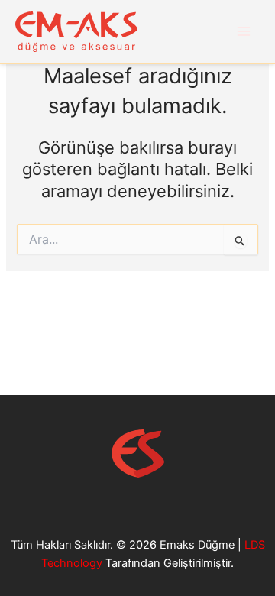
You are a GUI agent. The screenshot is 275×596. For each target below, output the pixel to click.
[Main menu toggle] (244, 31)
